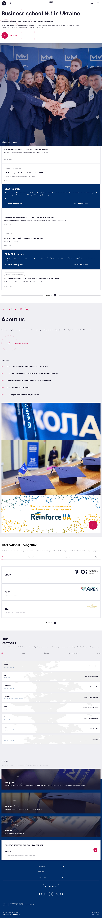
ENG (98, 914)
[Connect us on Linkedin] (9, 309)
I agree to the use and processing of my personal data (21, 855)
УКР (93, 914)
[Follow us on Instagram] (21, 309)
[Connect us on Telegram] (15, 309)
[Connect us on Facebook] (3, 309)
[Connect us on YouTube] (27, 309)
